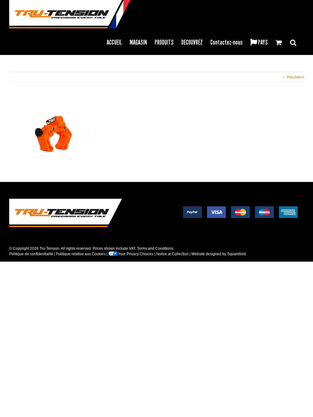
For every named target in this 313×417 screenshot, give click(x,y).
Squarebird (236, 254)
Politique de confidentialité (31, 254)
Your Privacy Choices (135, 254)
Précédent (295, 77)
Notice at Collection (172, 254)
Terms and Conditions (155, 248)
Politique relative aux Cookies (80, 254)
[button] (293, 41)
